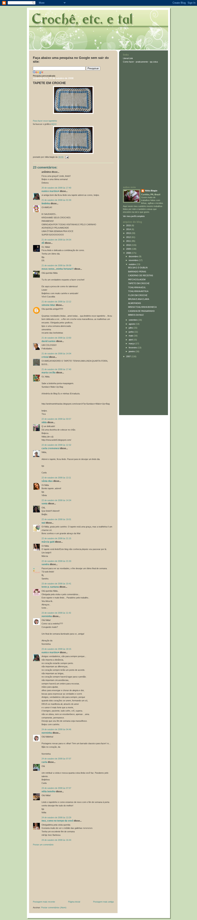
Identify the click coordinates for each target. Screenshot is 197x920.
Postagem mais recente (44, 902)
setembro (133, 320)
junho (131, 332)
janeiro (132, 351)
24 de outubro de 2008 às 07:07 (56, 758)
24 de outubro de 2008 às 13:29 (56, 817)
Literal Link (128, 58)
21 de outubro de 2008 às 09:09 (56, 265)
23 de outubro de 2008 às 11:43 (56, 613)
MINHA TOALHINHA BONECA (142, 307)
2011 (128, 241)
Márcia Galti (48, 541)
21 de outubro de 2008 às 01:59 (56, 200)
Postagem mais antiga (103, 902)
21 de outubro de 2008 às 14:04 (56, 353)
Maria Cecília (49, 372)
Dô (43, 243)
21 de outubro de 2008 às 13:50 (56, 338)
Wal (43, 522)
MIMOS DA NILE (136, 315)
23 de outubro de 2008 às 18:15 (56, 649)
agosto (132, 324)
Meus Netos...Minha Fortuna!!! (58, 269)
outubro (132, 264)
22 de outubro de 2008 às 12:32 (56, 445)
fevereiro (133, 347)
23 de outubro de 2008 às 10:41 (56, 583)
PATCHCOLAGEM (136, 279)
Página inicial (74, 902)
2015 (128, 225)
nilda (44, 422)
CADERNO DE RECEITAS (140, 275)
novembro (134, 260)
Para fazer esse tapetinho (45, 121)
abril (131, 340)
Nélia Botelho (48, 791)
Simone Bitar (48, 305)
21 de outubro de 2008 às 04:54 (56, 240)
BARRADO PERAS (137, 271)
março (132, 343)
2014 (128, 229)
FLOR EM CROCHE (137, 295)
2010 (128, 245)
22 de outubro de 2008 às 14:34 (56, 500)
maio (131, 335)
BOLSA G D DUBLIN (138, 267)
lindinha (46, 203)
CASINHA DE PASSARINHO (141, 311)
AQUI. (54, 124)
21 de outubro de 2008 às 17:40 (56, 369)
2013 (128, 233)
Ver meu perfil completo (134, 216)
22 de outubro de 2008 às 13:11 (56, 477)
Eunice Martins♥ (50, 191)
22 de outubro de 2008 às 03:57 (56, 419)
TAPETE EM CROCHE (49, 83)
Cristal (45, 357)
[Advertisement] (62, 874)
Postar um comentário (43, 844)
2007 (128, 356)
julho (131, 328)
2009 (128, 249)
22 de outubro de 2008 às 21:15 (56, 538)
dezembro (134, 256)
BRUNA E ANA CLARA (138, 299)
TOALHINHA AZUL (137, 287)
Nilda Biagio (151, 190)
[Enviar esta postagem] (66, 157)
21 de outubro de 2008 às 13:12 (56, 301)
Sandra (45, 564)
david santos (49, 341)
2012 (128, 237)
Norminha (47, 616)
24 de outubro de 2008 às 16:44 (56, 840)
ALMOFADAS (134, 303)
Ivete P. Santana (50, 587)
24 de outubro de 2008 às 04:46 (56, 729)
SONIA (45, 503)
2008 (128, 253)
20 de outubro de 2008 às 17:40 (56, 188)
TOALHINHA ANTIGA (138, 291)
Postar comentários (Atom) (53, 907)
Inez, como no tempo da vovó (57, 820)
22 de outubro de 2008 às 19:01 (56, 519)
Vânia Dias (47, 481)
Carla (44, 762)
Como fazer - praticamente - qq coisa (140, 62)
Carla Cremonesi (50, 448)
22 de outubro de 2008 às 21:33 (56, 561)
